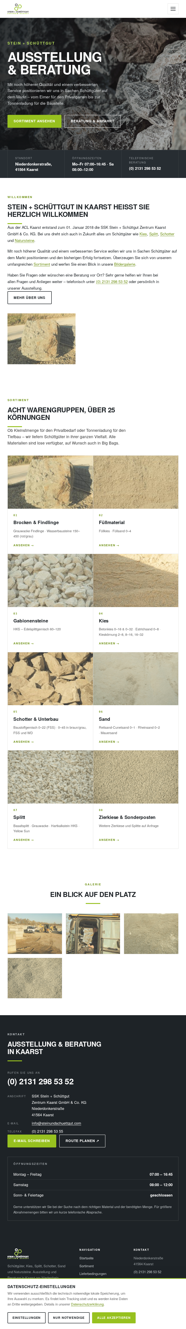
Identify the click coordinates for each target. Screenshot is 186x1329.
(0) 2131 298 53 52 (145, 168)
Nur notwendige (68, 1317)
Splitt (153, 233)
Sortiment (42, 264)
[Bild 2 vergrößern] (93, 933)
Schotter (167, 233)
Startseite (86, 1258)
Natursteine (24, 240)
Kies (143, 233)
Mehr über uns (29, 297)
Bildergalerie (124, 264)
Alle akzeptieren (114, 1317)
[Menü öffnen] (173, 8)
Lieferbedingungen (92, 1273)
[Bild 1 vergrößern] (34, 933)
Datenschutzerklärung (87, 1304)
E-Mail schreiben (32, 1140)
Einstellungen (26, 1317)
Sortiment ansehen (34, 120)
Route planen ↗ (82, 1140)
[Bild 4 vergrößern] (34, 978)
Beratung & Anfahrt (92, 120)
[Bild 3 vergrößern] (151, 933)
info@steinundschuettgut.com (56, 1123)
